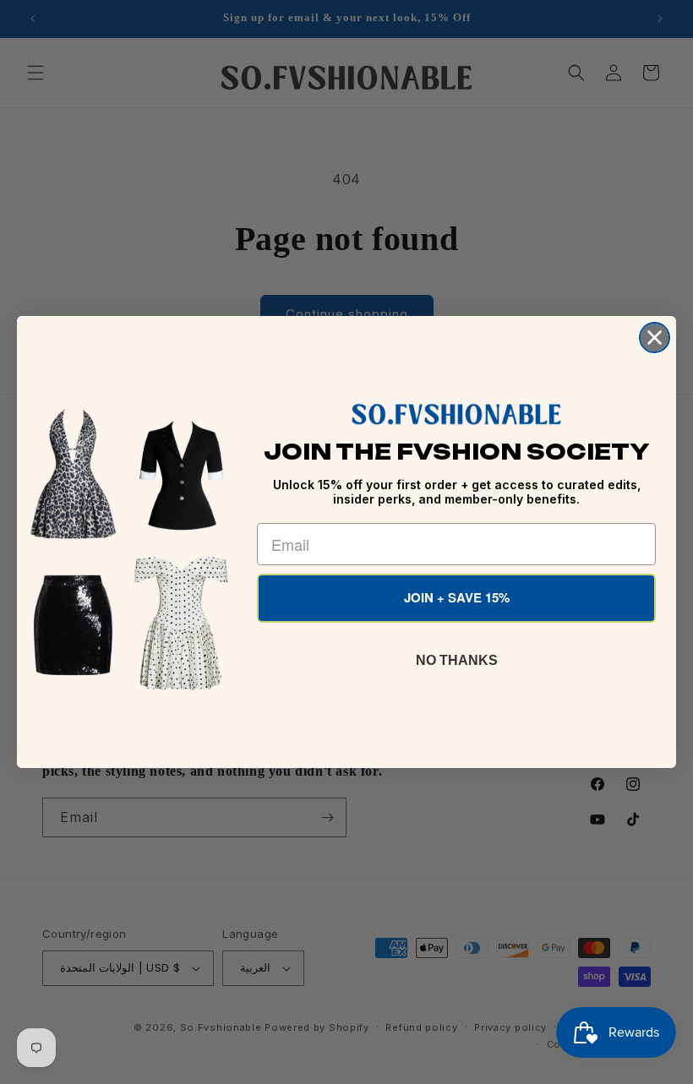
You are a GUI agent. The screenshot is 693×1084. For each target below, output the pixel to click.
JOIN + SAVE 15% (457, 597)
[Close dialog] (654, 337)
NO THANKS (457, 660)
